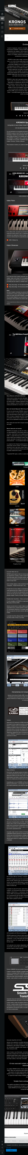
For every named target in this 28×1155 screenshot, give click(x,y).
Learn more (8, 1147)
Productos (2, 18)
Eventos (2, 27)
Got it (11, 1150)
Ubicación (2, 1144)
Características (2, 23)
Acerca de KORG (2, 1153)
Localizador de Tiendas (2, 37)
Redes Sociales (2, 1147)
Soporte (2, 32)
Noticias (2, 1141)
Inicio (2, 14)
